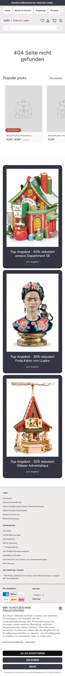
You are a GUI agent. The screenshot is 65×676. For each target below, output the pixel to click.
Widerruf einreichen (11, 515)
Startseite (7, 531)
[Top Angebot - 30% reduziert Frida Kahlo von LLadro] (32, 313)
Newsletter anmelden (12, 555)
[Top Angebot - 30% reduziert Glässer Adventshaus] (32, 418)
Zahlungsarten (9, 539)
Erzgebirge (41, 10)
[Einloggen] (47, 20)
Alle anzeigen (56, 78)
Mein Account (8, 563)
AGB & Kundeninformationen (15, 510)
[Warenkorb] (54, 20)
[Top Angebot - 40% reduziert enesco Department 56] (32, 208)
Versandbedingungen (12, 535)
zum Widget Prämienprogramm (16, 551)
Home (7, 10)
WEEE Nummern (10, 543)
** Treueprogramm (10, 547)
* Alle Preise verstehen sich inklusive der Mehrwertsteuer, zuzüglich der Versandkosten (31, 577)
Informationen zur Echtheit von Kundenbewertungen (25, 559)
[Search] (59, 27)
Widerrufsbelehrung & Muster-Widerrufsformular (23, 506)
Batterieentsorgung (11, 519)
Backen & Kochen (23, 10)
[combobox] (32, 27)
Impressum (7, 498)
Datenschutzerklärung (12, 502)
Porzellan (54, 10)
